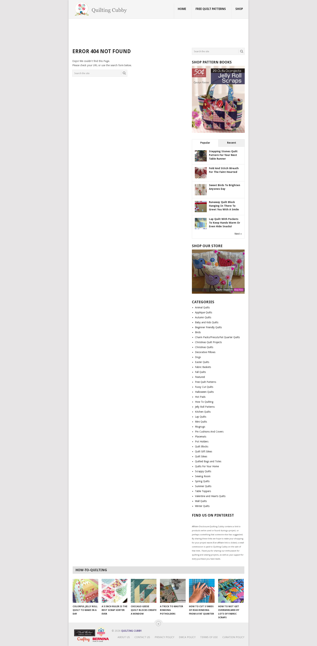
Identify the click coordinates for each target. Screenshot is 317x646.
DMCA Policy (187, 637)
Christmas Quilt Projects (208, 342)
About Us (124, 637)
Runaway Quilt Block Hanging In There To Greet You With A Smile (224, 206)
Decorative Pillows (205, 352)
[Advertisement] (139, 34)
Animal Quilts (202, 307)
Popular (205, 142)
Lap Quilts (200, 416)
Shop (239, 9)
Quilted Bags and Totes (208, 461)
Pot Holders (201, 441)
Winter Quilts (202, 506)
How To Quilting (204, 401)
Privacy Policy (164, 637)
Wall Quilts (201, 501)
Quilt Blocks (201, 446)
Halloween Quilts (204, 391)
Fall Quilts (200, 372)
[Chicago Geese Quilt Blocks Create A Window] (143, 591)
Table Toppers (203, 491)
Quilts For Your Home (207, 466)
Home (182, 9)
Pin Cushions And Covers (209, 431)
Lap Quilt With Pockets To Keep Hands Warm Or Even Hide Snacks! (224, 223)
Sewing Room (202, 476)
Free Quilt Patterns (211, 9)
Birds (198, 332)
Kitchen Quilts (203, 411)
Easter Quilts (202, 362)
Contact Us (142, 637)
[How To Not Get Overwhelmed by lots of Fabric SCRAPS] (231, 591)
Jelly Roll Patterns (205, 406)
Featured (200, 377)
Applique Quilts (203, 312)
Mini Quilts (201, 421)
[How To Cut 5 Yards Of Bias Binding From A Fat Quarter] (202, 591)
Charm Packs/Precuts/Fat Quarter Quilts (217, 337)
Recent (231, 142)
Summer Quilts (203, 486)
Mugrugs (200, 426)
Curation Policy (233, 637)
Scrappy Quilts (203, 471)
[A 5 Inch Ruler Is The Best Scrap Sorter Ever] (114, 591)
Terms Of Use (209, 637)
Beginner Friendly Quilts (208, 327)
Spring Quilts (202, 481)
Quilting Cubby (131, 630)
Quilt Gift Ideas (203, 451)
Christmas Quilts (204, 347)
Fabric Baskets (203, 367)
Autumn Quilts (203, 317)
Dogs (198, 357)
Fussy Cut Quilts (204, 386)
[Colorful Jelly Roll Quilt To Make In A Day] (85, 591)
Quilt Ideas (201, 456)
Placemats (200, 436)
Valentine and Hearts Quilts (210, 496)
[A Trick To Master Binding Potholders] (173, 591)
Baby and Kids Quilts (206, 322)
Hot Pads (200, 396)
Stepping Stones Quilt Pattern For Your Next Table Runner (223, 155)
